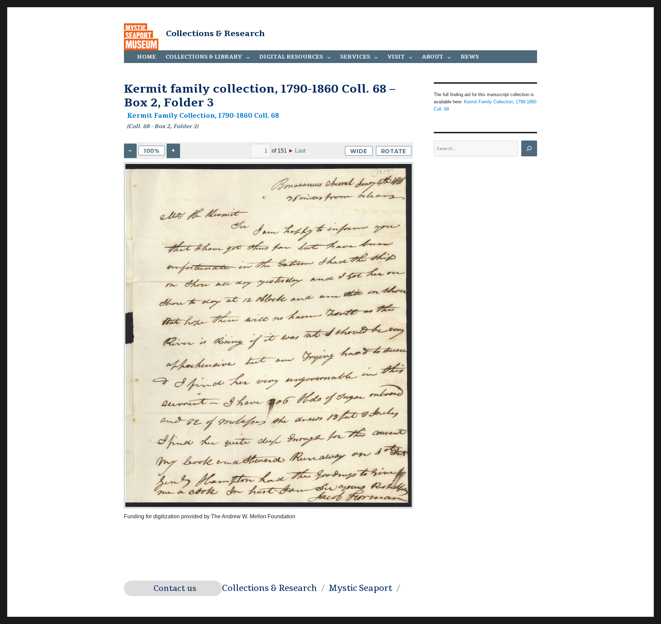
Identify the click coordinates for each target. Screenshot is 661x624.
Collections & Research (215, 33)
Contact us (175, 588)
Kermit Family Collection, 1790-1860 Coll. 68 (203, 115)
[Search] (529, 148)
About (432, 57)
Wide (358, 151)
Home (146, 57)
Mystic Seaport (360, 588)
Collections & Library (204, 57)
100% (152, 151)
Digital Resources (291, 57)
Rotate (394, 151)
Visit (396, 57)
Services (355, 57)
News (469, 57)
